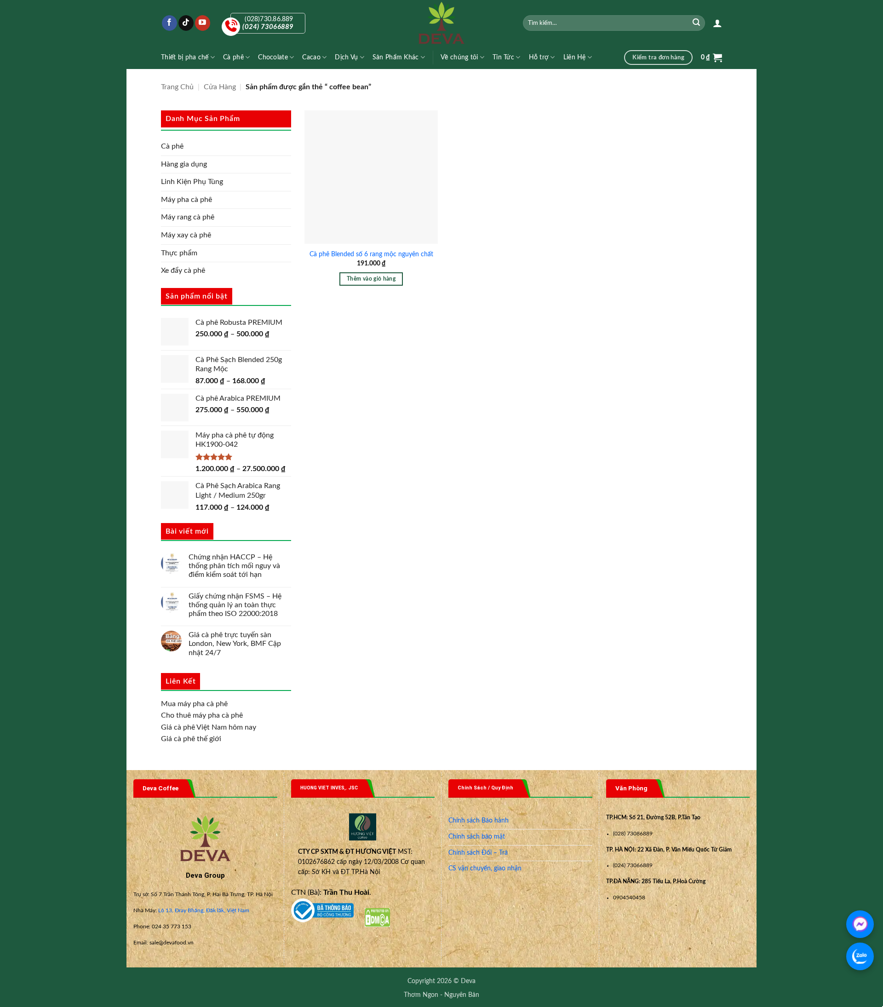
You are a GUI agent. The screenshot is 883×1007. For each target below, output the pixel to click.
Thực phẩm (179, 253)
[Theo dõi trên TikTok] (186, 23)
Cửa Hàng (220, 87)
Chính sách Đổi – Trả (478, 853)
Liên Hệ (574, 57)
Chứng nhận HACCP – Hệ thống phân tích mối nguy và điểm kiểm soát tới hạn (234, 565)
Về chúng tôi (459, 57)
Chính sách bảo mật (476, 837)
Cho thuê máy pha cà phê (202, 715)
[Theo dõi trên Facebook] (169, 23)
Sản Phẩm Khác (396, 57)
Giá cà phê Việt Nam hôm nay (208, 727)
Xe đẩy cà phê (183, 270)
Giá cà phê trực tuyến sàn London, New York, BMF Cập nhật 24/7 (235, 643)
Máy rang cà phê (187, 217)
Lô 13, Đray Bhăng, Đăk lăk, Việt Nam (203, 910)
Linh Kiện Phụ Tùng (192, 181)
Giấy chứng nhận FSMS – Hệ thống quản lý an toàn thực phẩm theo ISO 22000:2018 (235, 605)
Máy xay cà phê (186, 235)
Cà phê (233, 57)
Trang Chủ (177, 87)
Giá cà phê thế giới (191, 738)
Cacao (311, 57)
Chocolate (273, 57)
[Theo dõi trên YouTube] (202, 23)
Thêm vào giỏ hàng (371, 279)
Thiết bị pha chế (185, 57)
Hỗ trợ (539, 57)
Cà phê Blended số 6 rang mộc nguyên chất (371, 254)
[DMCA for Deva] (377, 917)
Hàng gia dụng (184, 164)
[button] (717, 23)
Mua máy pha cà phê (194, 704)
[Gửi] (697, 23)
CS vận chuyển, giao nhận (485, 868)
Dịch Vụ (346, 57)
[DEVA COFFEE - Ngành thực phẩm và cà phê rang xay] (441, 23)
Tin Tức (503, 57)
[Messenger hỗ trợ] (860, 924)
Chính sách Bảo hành (478, 820)
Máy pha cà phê (186, 199)
